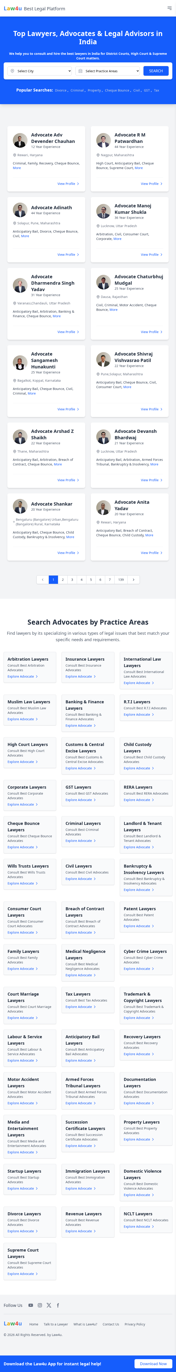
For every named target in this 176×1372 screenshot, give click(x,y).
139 (121, 579)
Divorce (60, 90)
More (17, 168)
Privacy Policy (135, 1324)
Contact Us (111, 1324)
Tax (156, 90)
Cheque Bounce (117, 90)
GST (147, 90)
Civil (136, 90)
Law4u (57, 1335)
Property (94, 90)
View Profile (66, 183)
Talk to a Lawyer (56, 1324)
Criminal (77, 90)
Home (33, 1324)
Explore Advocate (21, 676)
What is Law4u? (85, 1324)
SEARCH (156, 70)
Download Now (153, 1363)
